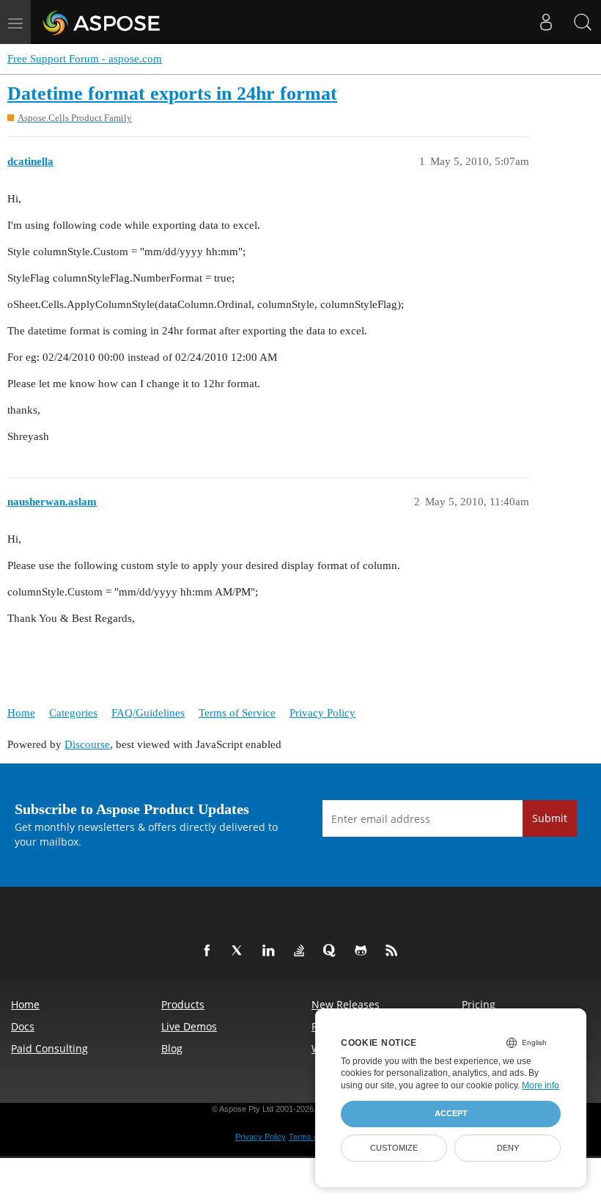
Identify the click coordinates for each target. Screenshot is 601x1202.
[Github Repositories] (363, 951)
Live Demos (189, 1026)
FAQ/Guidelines (148, 713)
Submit (549, 818)
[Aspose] (102, 22)
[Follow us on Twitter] (240, 951)
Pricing (478, 1004)
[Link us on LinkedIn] (271, 951)
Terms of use (312, 1136)
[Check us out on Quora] (332, 951)
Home (21, 713)
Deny (508, 1147)
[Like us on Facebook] (209, 951)
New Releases (345, 1004)
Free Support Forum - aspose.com (84, 59)
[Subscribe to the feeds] (394, 951)
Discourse (87, 744)
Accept (451, 1113)
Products (182, 1004)
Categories (73, 713)
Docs (22, 1026)
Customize (394, 1147)
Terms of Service (237, 713)
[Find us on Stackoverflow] (301, 951)
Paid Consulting (49, 1048)
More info (540, 1085)
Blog (171, 1048)
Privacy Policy (322, 713)
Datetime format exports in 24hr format (172, 93)
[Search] (582, 22)
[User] (546, 22)
